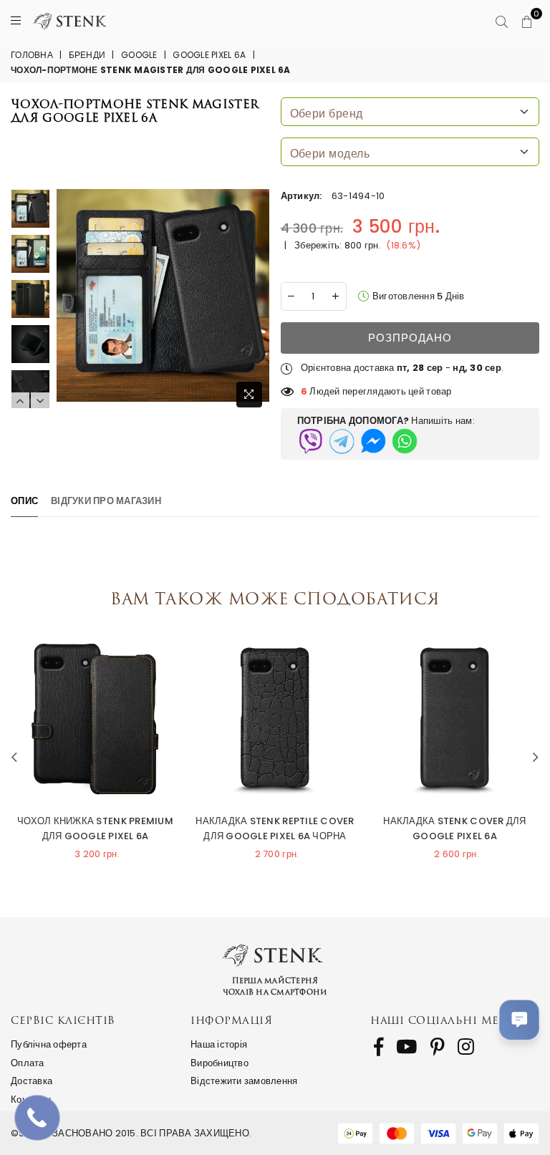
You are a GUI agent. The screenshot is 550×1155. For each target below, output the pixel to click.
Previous (20, 401)
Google (139, 55)
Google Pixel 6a (209, 55)
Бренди (87, 55)
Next (40, 401)
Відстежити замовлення (243, 1081)
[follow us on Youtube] (406, 1047)
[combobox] (410, 111)
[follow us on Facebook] (378, 1047)
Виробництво (219, 1063)
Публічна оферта (49, 1044)
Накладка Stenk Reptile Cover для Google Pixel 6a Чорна (275, 828)
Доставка (31, 1081)
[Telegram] (341, 441)
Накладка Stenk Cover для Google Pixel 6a (454, 828)
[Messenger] (373, 441)
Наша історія (218, 1044)
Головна (32, 55)
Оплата (27, 1063)
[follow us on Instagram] (466, 1047)
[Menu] (16, 21)
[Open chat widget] (519, 1020)
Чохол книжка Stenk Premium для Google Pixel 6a (95, 828)
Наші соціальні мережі (450, 1020)
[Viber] (310, 441)
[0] (527, 22)
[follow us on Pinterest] (437, 1047)
